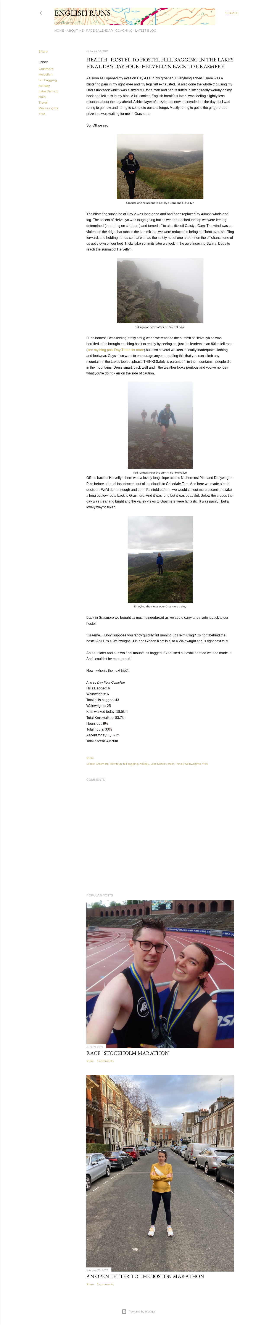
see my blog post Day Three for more (115, 350)
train (42, 97)
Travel (43, 102)
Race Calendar (99, 30)
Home (59, 30)
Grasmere (46, 69)
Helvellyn (46, 74)
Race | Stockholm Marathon (127, 1053)
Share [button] (43, 51)
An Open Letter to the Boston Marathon (145, 1276)
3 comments (105, 1061)
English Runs (82, 13)
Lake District (48, 91)
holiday (44, 86)
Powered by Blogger (142, 1311)
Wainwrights (48, 108)
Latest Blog (145, 30)
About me (75, 30)
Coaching (123, 30)
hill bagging (48, 80)
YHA (42, 114)
